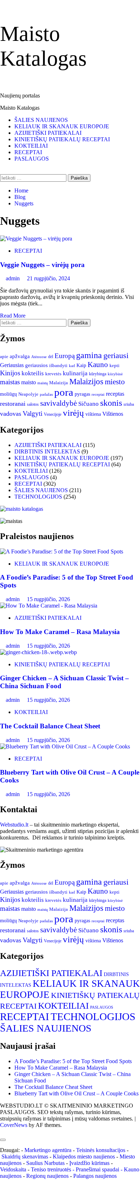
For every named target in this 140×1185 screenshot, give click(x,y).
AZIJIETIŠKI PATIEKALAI (47, 133)
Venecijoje (52, 414)
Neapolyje (28, 394)
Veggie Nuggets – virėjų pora (42, 264)
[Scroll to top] (2, 1131)
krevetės (53, 373)
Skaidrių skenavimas (24, 1156)
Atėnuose (39, 356)
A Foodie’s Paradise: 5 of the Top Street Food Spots (73, 1061)
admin (13, 278)
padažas (46, 394)
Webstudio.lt (14, 825)
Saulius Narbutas (45, 1163)
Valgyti (32, 413)
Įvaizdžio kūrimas (89, 1163)
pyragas (82, 394)
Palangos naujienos (95, 1176)
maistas (10, 382)
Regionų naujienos (47, 1176)
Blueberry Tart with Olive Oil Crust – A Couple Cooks (76, 1093)
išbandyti (58, 365)
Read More (12, 316)
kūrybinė (115, 374)
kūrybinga (97, 373)
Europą (65, 356)
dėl (50, 356)
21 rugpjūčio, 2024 (48, 278)
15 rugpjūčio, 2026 (48, 599)
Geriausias (12, 365)
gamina (89, 355)
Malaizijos (86, 381)
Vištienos (112, 414)
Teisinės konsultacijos (100, 1150)
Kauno (98, 364)
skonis (111, 403)
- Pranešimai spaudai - (98, 1169)
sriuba (128, 404)
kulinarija (75, 373)
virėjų (73, 413)
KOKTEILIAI (31, 146)
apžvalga (20, 356)
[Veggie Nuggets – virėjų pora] (36, 238)
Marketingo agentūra (47, 1150)
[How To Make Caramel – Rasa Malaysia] (48, 606)
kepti (114, 365)
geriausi (116, 355)
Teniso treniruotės (51, 1169)
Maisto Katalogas (19, 108)
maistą (42, 383)
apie (4, 356)
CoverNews (13, 1125)
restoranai (12, 403)
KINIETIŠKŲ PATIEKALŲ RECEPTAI (62, 139)
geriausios (36, 365)
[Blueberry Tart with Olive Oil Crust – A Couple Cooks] (65, 746)
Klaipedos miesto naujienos (84, 1156)
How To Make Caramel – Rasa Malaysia (60, 632)
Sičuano (88, 403)
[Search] (2, 171)
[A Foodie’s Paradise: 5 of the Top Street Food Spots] (61, 551)
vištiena (93, 414)
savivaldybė (58, 403)
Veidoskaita (13, 1169)
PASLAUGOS (31, 159)
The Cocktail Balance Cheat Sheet (50, 726)
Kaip (81, 365)
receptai (98, 394)
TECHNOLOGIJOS (38, 497)
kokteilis (33, 373)
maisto (28, 382)
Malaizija (58, 382)
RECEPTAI (28, 152)
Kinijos (10, 373)
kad (72, 365)
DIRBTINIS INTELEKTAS (47, 451)
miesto (115, 381)
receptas (115, 393)
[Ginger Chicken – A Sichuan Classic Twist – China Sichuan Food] (38, 652)
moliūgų (8, 394)
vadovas (10, 413)
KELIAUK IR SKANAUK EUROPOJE (61, 126)
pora (63, 392)
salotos (33, 404)
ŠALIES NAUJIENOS (41, 120)
